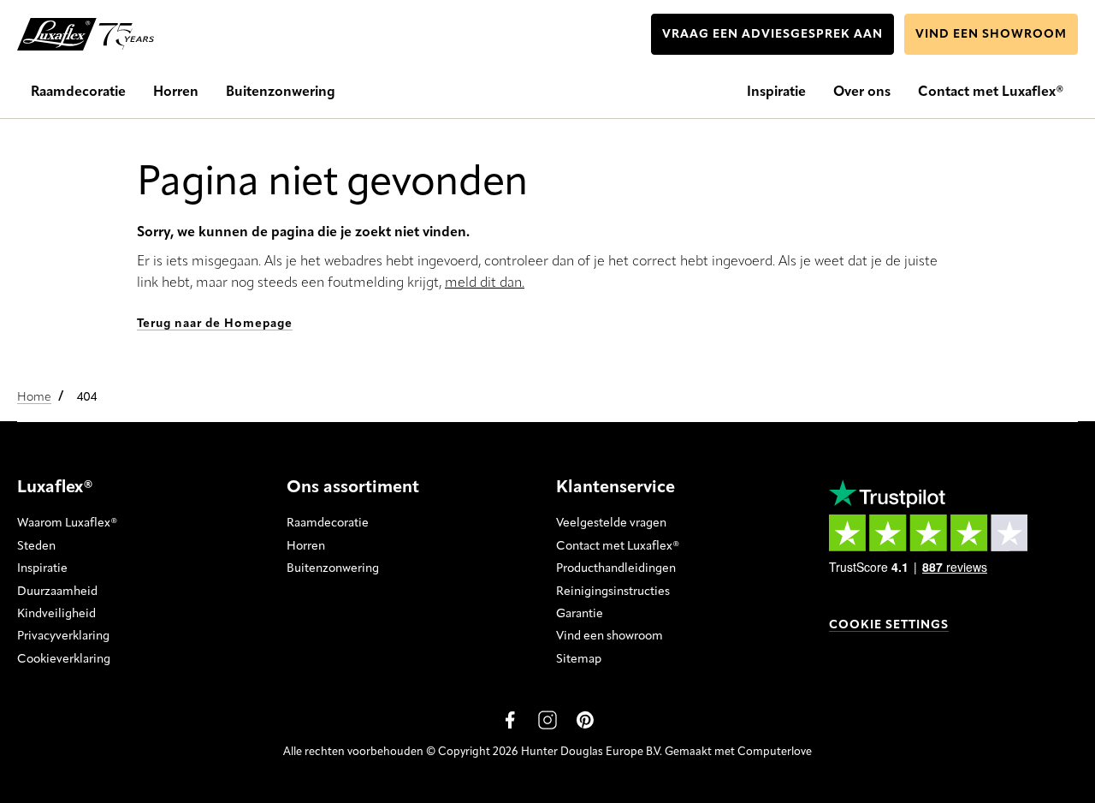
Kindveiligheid (56, 614)
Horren (306, 546)
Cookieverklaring (63, 659)
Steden (36, 546)
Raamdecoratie (328, 523)
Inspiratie (42, 568)
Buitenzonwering (333, 568)
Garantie (579, 614)
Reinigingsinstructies (613, 592)
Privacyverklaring (63, 636)
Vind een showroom (609, 636)
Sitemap (578, 659)
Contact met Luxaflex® (617, 546)
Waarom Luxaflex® (67, 523)
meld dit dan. (484, 283)
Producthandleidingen (616, 568)
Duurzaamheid (57, 592)
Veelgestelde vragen (611, 523)
